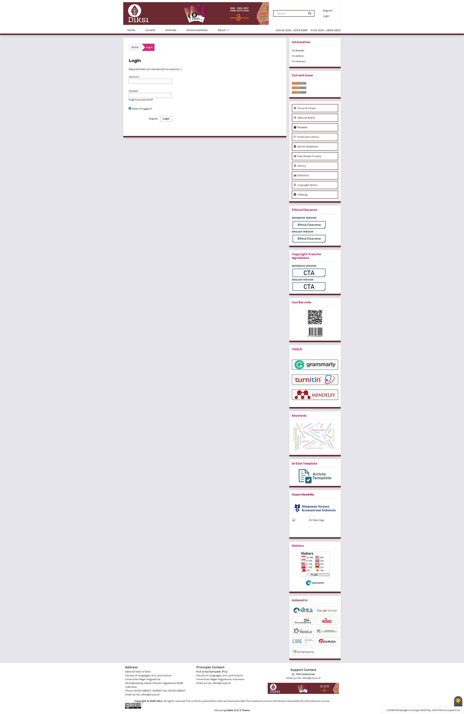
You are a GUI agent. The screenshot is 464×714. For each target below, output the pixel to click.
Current (150, 30)
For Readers (298, 50)
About (222, 30)
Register (328, 10)
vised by (307, 494)
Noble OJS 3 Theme (238, 710)
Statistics (303, 175)
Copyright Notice (307, 185)
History (301, 165)
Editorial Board (306, 117)
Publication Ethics (308, 137)
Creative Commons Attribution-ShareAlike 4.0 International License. (290, 701)
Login (326, 16)
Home (131, 30)
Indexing (302, 194)
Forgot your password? (141, 99)
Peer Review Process (309, 156)
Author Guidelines (307, 146)
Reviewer (302, 127)
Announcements (197, 30)
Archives (170, 30)
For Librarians (299, 61)
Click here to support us (446, 710)
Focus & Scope (306, 108)
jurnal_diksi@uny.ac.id (146, 694)
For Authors (298, 56)
